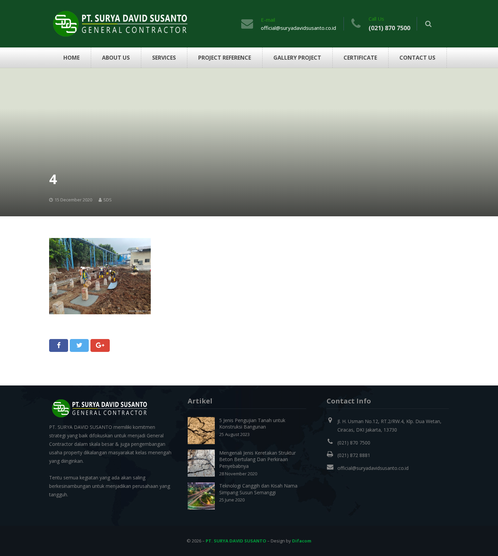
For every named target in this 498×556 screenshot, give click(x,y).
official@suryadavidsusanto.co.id (298, 27)
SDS (107, 200)
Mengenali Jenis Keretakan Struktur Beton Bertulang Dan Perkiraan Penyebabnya (257, 459)
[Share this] (58, 345)
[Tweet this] (79, 345)
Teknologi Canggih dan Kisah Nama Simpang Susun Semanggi (258, 489)
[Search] (428, 24)
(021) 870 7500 (389, 28)
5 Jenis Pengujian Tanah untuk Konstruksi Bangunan (252, 423)
